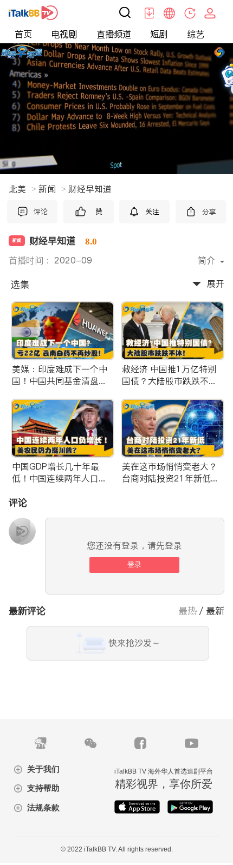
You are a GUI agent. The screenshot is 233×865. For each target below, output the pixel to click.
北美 (22, 189)
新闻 (52, 189)
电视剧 (64, 34)
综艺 (195, 34)
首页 (23, 34)
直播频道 (113, 34)
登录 (134, 564)
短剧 (158, 34)
